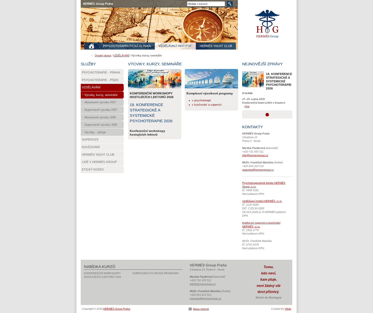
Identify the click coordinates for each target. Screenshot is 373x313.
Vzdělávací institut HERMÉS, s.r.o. (262, 201)
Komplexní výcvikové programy (156, 273)
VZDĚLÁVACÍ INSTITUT (175, 46)
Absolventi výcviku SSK (100, 117)
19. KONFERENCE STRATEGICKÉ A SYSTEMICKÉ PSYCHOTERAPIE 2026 (279, 81)
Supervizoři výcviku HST (100, 109)
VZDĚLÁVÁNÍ (121, 55)
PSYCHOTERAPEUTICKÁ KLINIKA (127, 46)
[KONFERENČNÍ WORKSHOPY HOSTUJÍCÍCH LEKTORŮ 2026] (154, 78)
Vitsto (288, 308)
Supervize (90, 139)
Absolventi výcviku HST (100, 102)
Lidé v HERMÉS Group (99, 162)
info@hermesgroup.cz (255, 155)
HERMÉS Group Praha (268, 25)
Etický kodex (93, 169)
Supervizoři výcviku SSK (100, 124)
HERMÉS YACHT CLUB (216, 46)
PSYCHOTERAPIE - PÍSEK (100, 80)
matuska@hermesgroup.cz (258, 169)
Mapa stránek (201, 309)
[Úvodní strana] (91, 46)
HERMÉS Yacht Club (98, 154)
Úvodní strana (103, 55)
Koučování (91, 147)
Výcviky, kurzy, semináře (101, 95)
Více (247, 106)
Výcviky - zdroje (95, 132)
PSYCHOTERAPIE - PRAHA (101, 72)
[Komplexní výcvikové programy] (211, 78)
